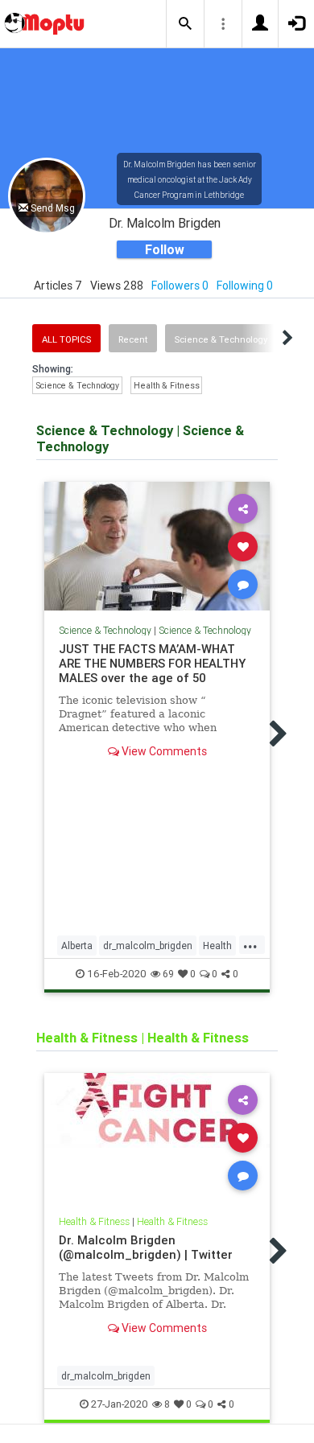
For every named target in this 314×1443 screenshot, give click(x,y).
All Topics (66, 339)
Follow (164, 249)
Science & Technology (221, 339)
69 (168, 974)
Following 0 (245, 285)
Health (217, 945)
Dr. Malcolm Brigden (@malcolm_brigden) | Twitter (146, 1247)
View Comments (163, 751)
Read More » (157, 545)
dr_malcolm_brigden (147, 945)
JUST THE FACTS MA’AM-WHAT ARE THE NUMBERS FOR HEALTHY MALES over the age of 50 (152, 663)
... (250, 944)
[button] (185, 24)
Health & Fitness (166, 385)
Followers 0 (180, 285)
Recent (132, 339)
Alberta (77, 945)
